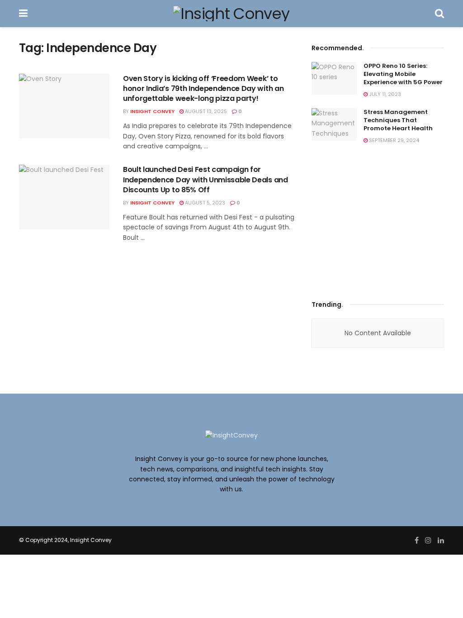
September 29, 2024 (393, 140)
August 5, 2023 (204, 202)
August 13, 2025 (205, 111)
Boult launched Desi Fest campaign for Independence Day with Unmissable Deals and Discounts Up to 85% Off (205, 179)
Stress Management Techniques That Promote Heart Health (398, 120)
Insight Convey (152, 111)
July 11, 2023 (384, 94)
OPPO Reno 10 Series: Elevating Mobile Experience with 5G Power (403, 74)
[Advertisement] (379, 219)
